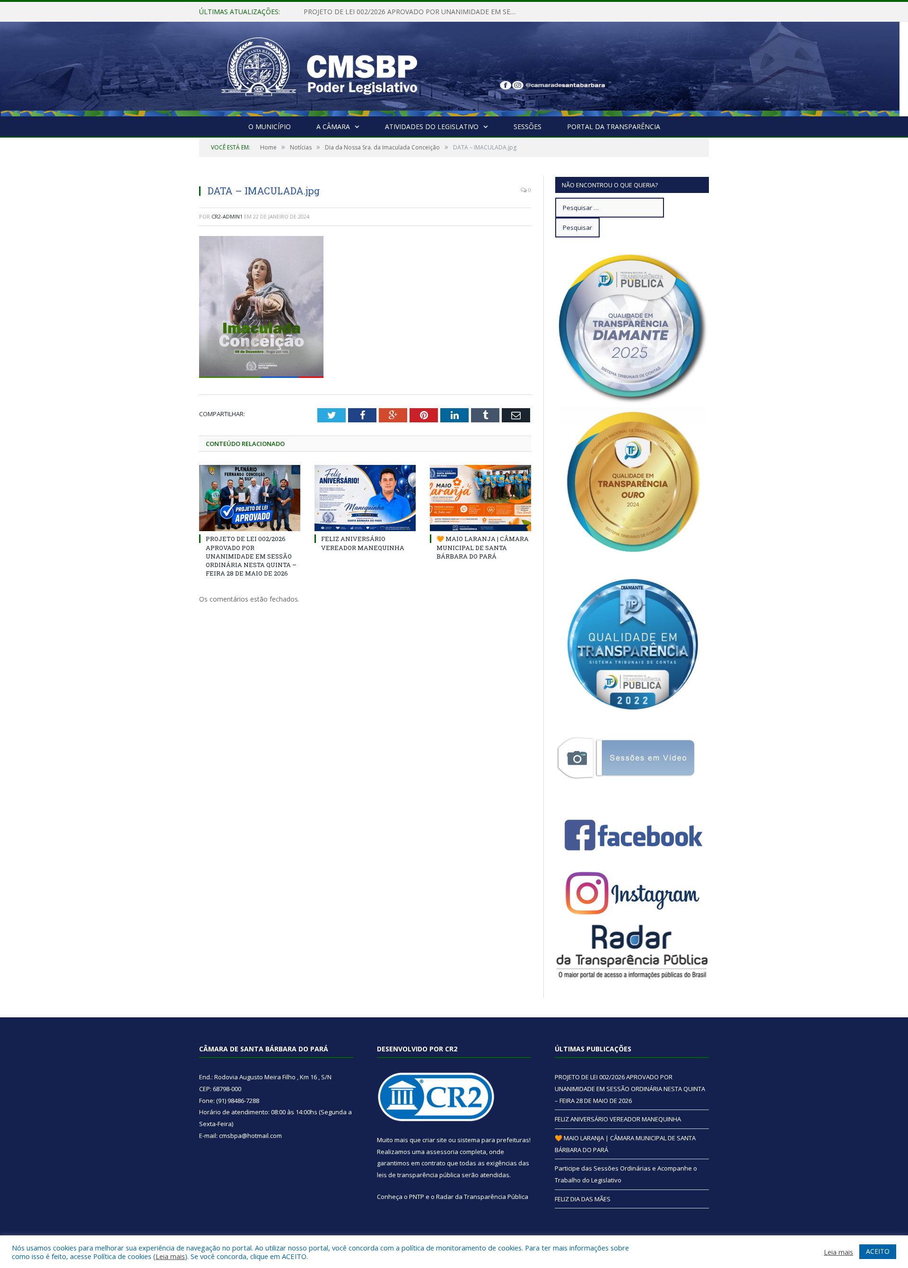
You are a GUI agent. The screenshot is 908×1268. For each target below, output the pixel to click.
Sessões (527, 126)
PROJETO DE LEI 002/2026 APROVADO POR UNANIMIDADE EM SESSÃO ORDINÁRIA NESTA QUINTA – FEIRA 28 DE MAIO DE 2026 (251, 555)
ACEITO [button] (878, 1251)
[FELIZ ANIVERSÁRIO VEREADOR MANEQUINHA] (365, 498)
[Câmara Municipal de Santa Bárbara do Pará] (319, 67)
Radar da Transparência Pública (482, 1196)
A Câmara (333, 126)
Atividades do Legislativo (432, 126)
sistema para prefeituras (493, 1140)
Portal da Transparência (613, 126)
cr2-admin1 (227, 216)
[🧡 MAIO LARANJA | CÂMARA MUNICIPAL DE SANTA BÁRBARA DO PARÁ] (480, 498)
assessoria (442, 1151)
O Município (269, 126)
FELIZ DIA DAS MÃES (583, 1199)
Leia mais (170, 1256)
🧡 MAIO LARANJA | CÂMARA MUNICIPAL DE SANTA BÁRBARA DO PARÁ (483, 547)
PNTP (416, 1196)
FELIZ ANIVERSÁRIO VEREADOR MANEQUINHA (376, 12)
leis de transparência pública (418, 1175)
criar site (434, 1140)
